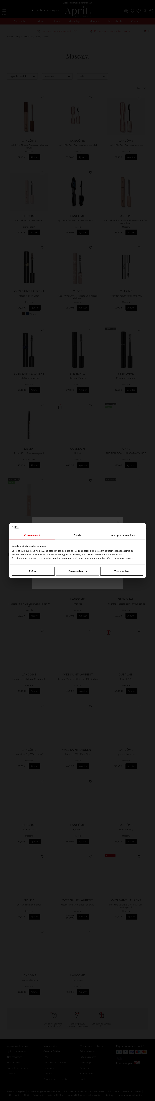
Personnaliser (75, 571)
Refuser (33, 571)
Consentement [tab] (32, 535)
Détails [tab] (77, 535)
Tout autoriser (121, 571)
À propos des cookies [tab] (123, 535)
